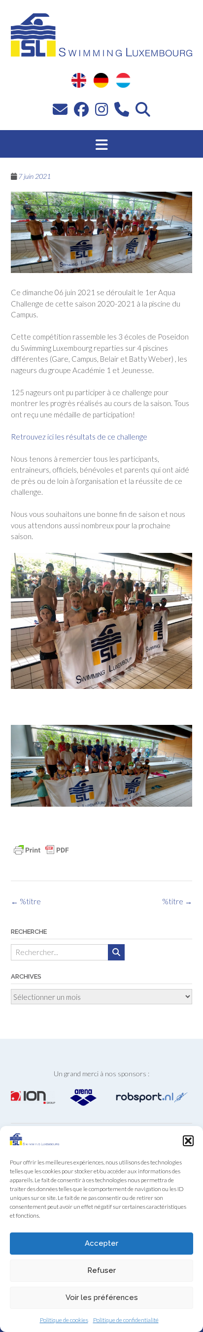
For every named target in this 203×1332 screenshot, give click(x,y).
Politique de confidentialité (126, 1320)
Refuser (101, 1270)
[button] (188, 1141)
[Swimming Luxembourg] (34, 1142)
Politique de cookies (64, 1320)
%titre (177, 901)
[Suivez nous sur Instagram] (101, 109)
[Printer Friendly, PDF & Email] (41, 850)
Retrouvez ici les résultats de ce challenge (80, 436)
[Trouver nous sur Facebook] (81, 109)
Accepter (101, 1243)
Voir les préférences (102, 1297)
